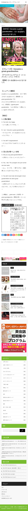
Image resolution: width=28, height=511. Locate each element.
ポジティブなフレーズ (14, 381)
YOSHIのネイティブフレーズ (10, 2)
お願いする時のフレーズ (14, 364)
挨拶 (14, 403)
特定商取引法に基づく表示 (7, 498)
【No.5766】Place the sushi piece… (9, 471)
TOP (2, 487)
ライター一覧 (4, 489)
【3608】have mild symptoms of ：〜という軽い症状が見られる (14, 441)
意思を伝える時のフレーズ (14, 397)
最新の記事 (18, 205)
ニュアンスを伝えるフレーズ (7, 5)
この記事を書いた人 (8, 205)
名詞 (17, 242)
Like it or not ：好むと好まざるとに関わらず (18, 271)
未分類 (14, 410)
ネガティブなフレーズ (14, 377)
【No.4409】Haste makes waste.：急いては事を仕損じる (17, 307)
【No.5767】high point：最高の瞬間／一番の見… (12, 468)
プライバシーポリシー (6, 496)
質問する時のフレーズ (14, 420)
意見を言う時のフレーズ (14, 400)
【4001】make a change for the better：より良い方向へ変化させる (18, 315)
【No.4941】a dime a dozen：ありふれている (18, 280)
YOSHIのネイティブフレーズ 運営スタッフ (15, 239)
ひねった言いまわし (15, 276)
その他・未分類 (14, 368)
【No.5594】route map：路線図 (17, 297)
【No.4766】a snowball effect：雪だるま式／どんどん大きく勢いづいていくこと (18, 290)
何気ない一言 (14, 387)
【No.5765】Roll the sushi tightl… (9, 474)
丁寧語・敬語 (14, 384)
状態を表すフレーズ (14, 416)
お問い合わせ (14, 361)
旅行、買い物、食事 (14, 407)
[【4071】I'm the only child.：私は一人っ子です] (8, 252)
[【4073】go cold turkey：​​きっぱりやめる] (20, 252)
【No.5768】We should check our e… (10, 465)
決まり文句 (14, 413)
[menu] (26, 2)
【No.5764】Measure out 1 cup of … (10, 477)
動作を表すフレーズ (14, 390)
